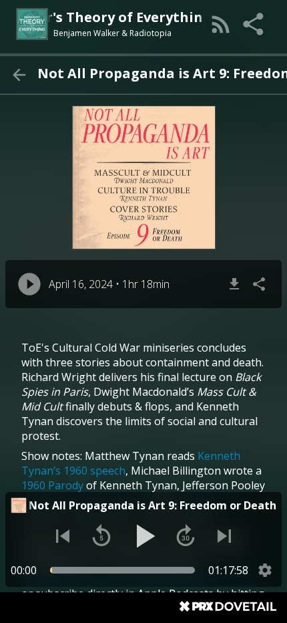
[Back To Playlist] (18, 74)
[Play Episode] (29, 284)
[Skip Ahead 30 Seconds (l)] (185, 536)
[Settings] (265, 570)
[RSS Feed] (221, 24)
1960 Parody (52, 485)
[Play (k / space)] (143, 536)
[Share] (254, 24)
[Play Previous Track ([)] (62, 536)
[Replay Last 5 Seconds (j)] (101, 536)
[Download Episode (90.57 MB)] (234, 284)
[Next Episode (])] (224, 536)
